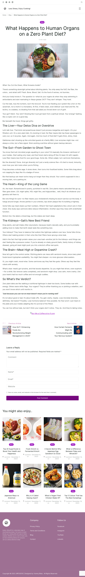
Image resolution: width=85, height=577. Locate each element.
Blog (42, 22)
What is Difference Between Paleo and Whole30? (73, 451)
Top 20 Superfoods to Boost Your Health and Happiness (11, 451)
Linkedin (60, 539)
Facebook (60, 526)
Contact (33, 539)
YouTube (60, 535)
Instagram (60, 531)
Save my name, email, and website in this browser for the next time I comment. (32, 392)
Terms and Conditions (37, 531)
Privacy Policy (35, 526)
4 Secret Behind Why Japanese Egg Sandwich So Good (52, 451)
